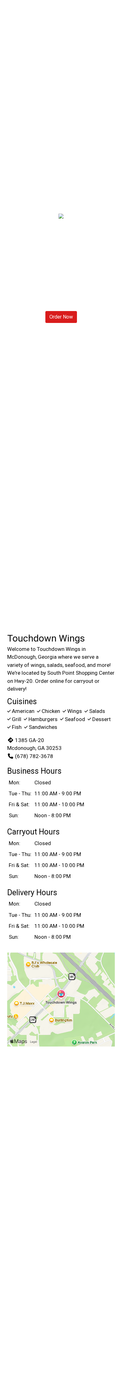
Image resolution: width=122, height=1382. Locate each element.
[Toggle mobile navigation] (112, 14)
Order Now (61, 317)
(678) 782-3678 (34, 756)
